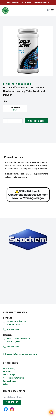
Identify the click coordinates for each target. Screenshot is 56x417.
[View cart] (48, 10)
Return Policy (9, 368)
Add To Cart (36, 120)
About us (7, 371)
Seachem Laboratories (17, 84)
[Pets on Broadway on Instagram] (12, 409)
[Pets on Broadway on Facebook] (5, 409)
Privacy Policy (9, 381)
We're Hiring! (9, 374)
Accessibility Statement (14, 377)
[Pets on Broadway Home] (22, 10)
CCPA (5, 384)
